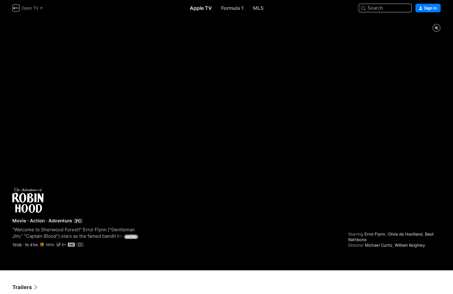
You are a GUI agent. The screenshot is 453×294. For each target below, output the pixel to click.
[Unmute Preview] (436, 28)
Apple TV (201, 8)
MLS (258, 8)
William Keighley (410, 245)
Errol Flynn (375, 234)
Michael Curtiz (378, 245)
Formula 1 (232, 8)
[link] (25, 287)
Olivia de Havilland (405, 234)
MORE (131, 237)
